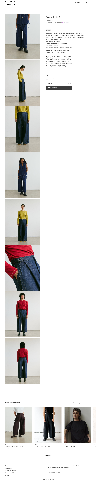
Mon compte (78, 2)
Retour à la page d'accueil (80, 403)
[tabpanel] (18, 430)
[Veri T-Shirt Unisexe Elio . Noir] (77, 425)
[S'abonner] (63, 472)
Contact (7, 475)
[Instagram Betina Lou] (76, 465)
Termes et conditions (10, 473)
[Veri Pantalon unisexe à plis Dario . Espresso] (18, 425)
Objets (43, 3)
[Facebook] (73, 465)
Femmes (27, 3)
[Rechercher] (91, 3)
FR (82, 3)
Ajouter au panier (52, 87)
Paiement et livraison (10, 470)
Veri (86, 25)
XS (46, 78)
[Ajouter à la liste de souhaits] (86, 30)
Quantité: (49, 84)
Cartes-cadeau (68, 3)
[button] (57, 22)
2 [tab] (49, 455)
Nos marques (8, 468)
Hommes (35, 3)
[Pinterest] (78, 465)
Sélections (51, 3)
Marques (60, 3)
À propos (7, 466)
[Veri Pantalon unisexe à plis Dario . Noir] (48, 425)
